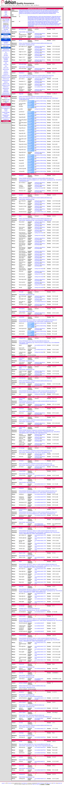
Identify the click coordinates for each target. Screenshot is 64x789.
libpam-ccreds (35, 22)
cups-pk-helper (31, 21)
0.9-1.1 (44, 770)
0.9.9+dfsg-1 (37, 719)
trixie (6, 66)
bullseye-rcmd (6, 83)
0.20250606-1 (38, 679)
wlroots (48, 24)
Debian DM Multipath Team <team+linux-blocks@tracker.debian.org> (34, 341)
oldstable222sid (5, 93)
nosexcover (37, 23)
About (6, 11)
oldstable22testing (5, 40)
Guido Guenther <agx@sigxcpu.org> (27, 482)
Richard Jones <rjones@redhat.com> (27, 98)
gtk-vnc (37, 16)
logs (8, 27)
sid (5, 52)
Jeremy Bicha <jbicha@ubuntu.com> (43, 77)
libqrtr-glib (43, 22)
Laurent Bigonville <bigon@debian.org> (38, 432)
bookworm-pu (6, 78)
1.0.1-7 (44, 484)
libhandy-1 (59, 16)
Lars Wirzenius (24, 783)
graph (7, 46)
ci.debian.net (6, 119)
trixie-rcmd (6, 67)
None (44, 668)
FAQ (6, 14)
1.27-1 (44, 728)
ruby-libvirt (38, 19)
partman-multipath (49, 23)
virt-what (40, 24)
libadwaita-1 (49, 16)
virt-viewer (59, 19)
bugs (8, 99)
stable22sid (5, 91)
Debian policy (6, 21)
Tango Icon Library (35, 784)
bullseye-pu (5, 86)
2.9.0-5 (44, 708)
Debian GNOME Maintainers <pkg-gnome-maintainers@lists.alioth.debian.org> (36, 75)
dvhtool (36, 21)
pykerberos (55, 23)
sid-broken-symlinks (5, 59)
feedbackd (40, 21)
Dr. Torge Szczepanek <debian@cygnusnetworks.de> (31, 696)
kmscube (57, 21)
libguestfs (54, 16)
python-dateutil (22, 702)
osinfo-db (43, 23)
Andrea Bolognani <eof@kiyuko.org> (43, 220)
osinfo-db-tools (48, 18)
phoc (53, 18)
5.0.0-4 (44, 301)
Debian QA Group (6, 106)
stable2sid (6, 89)
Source (5, 97)
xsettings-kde (31, 26)
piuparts (3, 783)
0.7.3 (44, 611)
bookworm (6, 74)
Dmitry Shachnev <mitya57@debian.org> (44, 431)
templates (7, 20)
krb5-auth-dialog (42, 16)
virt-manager (53, 19)
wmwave (52, 24)
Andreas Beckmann (40, 783)
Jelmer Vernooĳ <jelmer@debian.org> (43, 716)
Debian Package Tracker (6, 113)
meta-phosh (47, 17)
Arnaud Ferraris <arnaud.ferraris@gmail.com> (29, 179)
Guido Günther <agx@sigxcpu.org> (27, 31)
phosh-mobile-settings (22, 399)
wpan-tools (56, 24)
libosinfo (30, 17)
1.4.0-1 (44, 598)
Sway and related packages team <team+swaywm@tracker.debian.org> (35, 744)
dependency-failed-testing (40, 100)
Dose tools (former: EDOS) (6, 109)
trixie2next (6, 72)
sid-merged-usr (5, 57)
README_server (6, 31)
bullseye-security (6, 85)
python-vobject (34, 24)
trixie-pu (6, 70)
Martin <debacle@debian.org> (39, 533)
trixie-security (6, 69)
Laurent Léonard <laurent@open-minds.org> (45, 465)
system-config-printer (46, 19)
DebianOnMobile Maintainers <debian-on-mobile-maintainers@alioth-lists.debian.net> (38, 319)
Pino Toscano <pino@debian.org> (42, 452)
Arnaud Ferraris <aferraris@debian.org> (28, 321)
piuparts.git (60, 783)
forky (6, 63)
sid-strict (6, 53)
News (6, 12)
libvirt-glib (36, 17)
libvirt (33, 17)
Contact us (5, 15)
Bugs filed (6, 35)
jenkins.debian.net (6, 117)
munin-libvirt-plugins (22, 359)
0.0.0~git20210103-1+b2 (40, 525)
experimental (6, 49)
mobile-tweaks (54, 22)
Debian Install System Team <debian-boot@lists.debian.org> (32, 685)
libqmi (39, 22)
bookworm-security (6, 77)
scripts (3, 27)
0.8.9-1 (44, 494)
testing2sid (5, 61)
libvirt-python (42, 17)
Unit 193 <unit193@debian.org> (43, 610)
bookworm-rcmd (5, 75)
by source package (6, 44)
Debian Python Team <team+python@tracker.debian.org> (31, 705)
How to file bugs (5, 19)
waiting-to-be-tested (39, 57)
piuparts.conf (6, 25)
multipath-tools (53, 17)
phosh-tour (34, 19)
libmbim (29, 22)
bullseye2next (6, 88)
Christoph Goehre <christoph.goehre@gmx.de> (29, 608)
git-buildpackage (31, 16)
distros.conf (5, 26)
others (54, 783)
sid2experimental (6, 50)
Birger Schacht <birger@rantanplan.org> (44, 745)
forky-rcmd (6, 64)
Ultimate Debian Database (5, 116)
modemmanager (31, 23)
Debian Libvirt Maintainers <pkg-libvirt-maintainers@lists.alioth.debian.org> (35, 43)
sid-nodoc (6, 55)
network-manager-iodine (39, 18)
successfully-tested (39, 86)
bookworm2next (5, 80)
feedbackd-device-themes (48, 21)
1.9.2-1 (44, 86)
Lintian (5, 110)
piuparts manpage (6, 32)
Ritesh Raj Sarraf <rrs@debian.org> (43, 342)
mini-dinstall (48, 22)
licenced (9, 783)
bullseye (6, 82)
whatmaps (44, 24)
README (6, 29)
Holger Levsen (48, 783)
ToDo (6, 102)
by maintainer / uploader (6, 42)
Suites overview (5, 37)
